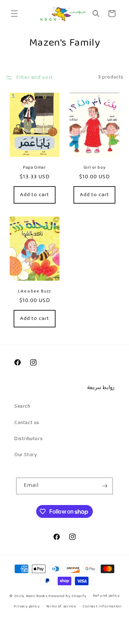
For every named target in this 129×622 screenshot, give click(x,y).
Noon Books (37, 595)
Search (22, 406)
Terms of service (61, 606)
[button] (14, 13)
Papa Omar (34, 168)
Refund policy (106, 595)
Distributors (28, 439)
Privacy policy (27, 606)
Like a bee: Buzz (34, 292)
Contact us (26, 423)
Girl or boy (94, 168)
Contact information (101, 606)
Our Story (25, 455)
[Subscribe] (105, 486)
